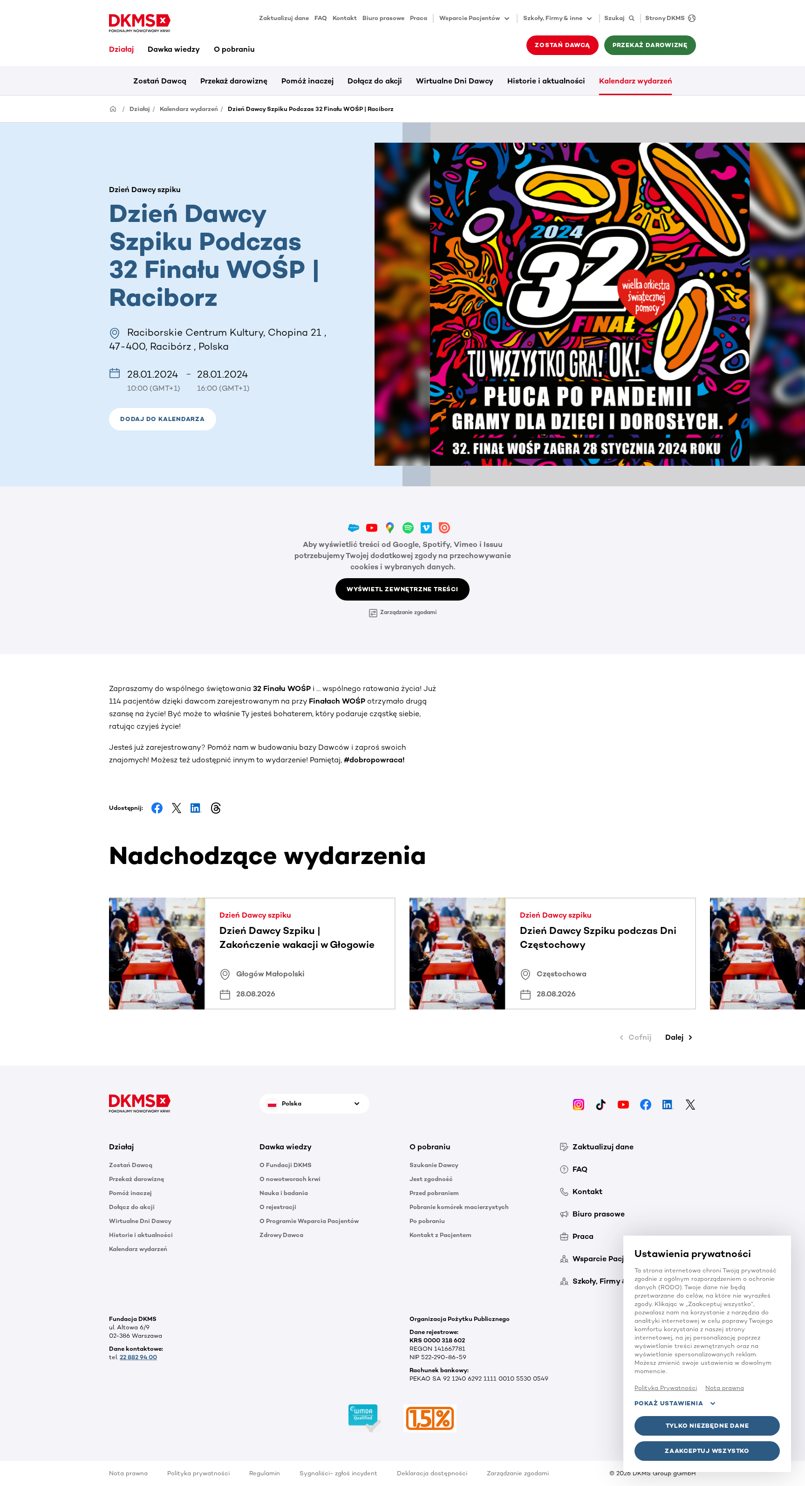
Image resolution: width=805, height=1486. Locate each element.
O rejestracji (277, 1206)
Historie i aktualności (546, 80)
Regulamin (264, 1473)
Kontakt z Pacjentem (440, 1234)
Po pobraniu (427, 1220)
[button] (162, 419)
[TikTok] (601, 1103)
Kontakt (345, 17)
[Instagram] (578, 1103)
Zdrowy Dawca (281, 1234)
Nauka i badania (283, 1192)
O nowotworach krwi (290, 1178)
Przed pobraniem (434, 1192)
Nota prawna (128, 1473)
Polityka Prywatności (665, 1387)
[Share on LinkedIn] (196, 808)
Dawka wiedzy (174, 49)
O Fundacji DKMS (285, 1164)
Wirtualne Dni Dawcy (454, 80)
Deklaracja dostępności (432, 1473)
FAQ (320, 17)
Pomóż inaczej (307, 80)
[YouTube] (623, 1103)
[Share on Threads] (215, 808)
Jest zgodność (431, 1178)
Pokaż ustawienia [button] (668, 1403)
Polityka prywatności (198, 1473)
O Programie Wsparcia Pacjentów (309, 1220)
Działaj (121, 49)
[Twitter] (690, 1103)
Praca (418, 17)
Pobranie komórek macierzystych (459, 1206)
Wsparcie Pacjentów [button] (469, 17)
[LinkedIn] (668, 1103)
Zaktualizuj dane (284, 17)
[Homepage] (113, 108)
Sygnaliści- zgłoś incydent (338, 1473)
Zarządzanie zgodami (408, 612)
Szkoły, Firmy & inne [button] (552, 17)
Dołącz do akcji (375, 80)
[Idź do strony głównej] (140, 23)
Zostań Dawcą (159, 80)
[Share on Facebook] (157, 808)
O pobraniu (234, 49)
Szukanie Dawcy (433, 1164)
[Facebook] (645, 1103)
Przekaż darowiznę (233, 80)
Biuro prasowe (383, 17)
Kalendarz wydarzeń (635, 80)
